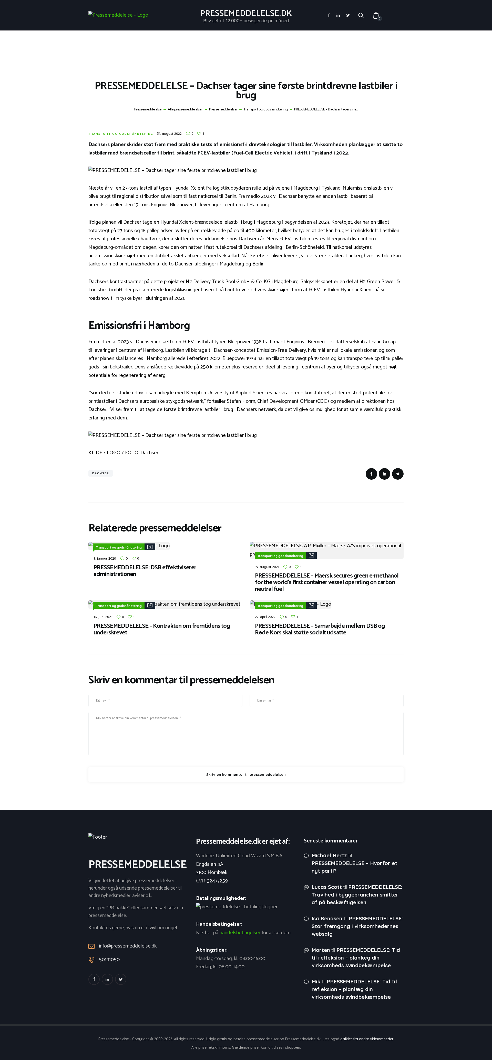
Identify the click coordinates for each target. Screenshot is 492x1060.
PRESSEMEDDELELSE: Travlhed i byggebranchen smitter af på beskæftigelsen (357, 894)
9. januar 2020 (105, 558)
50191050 (109, 960)
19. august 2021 (267, 567)
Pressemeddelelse (147, 109)
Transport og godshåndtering (266, 109)
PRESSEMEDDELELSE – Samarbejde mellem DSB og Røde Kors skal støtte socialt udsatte (320, 629)
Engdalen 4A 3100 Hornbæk (211, 868)
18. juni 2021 (103, 617)
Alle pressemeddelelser (185, 109)
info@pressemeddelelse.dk (128, 946)
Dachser (100, 473)
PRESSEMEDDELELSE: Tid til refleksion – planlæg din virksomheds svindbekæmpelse (356, 958)
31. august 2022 (169, 133)
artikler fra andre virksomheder (366, 1039)
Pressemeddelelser (223, 109)
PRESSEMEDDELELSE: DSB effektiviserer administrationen (145, 571)
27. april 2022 (265, 617)
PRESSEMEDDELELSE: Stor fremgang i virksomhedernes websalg (357, 926)
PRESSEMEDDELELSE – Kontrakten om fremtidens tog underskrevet (162, 629)
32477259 (217, 881)
